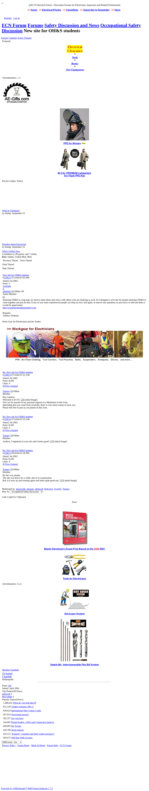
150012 (7, 277)
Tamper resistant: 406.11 (22, 706)
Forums (35, 25)
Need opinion (17, 730)
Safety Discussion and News (71, 25)
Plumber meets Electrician (14, 244)
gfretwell (39, 489)
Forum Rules (23, 745)
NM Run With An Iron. (22, 737)
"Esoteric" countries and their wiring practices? (32, 734)
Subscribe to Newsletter (96, 10)
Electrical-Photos (51, 10)
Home (34, 10)
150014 (7, 419)
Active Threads (24, 38)
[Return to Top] (2, 3)
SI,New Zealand (10, 386)
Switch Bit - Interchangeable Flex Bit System (74, 664)
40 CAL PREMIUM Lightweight (75, 173)
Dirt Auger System (74, 614)
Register (8, 18)
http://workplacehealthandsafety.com (19, 307)
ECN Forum (14, 25)
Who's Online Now (11, 251)
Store (117, 10)
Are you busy (17, 718)
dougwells (20, 489)
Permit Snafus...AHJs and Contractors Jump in (32, 722)
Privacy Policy (9, 745)
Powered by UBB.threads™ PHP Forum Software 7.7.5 (27, 788)
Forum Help (52, 745)
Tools (75, 57)
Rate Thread (8, 268)
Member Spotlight (10, 670)
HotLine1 (48, 489)
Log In (16, 18)
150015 (7, 453)
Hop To (5, 491)
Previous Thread (10, 260)
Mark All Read (38, 745)
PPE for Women (72, 143)
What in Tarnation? (11, 210)
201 (10, 685)
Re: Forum (16, 726)
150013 (7, 375)
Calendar (13, 38)
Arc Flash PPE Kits (74, 176)
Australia (7, 286)
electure (30, 489)
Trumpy (66, 489)
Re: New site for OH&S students (18, 372)
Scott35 (57, 489)
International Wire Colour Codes (26, 710)
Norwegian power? (20, 714)
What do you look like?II (24, 703)
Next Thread (26, 260)
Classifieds (72, 10)
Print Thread (8, 264)
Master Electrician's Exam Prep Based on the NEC (74, 549)
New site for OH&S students (16, 275)
